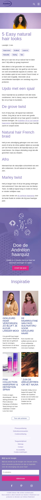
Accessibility (20, 450)
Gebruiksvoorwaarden (20, 431)
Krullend (16, 50)
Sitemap (20, 444)
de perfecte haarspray (26, 196)
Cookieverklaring (20, 434)
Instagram (30, 486)
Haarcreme (6, 50)
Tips (21, 55)
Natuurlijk (6, 55)
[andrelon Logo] (7, 3)
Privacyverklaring (20, 428)
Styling (15, 55)
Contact (20, 447)
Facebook (10, 486)
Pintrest (20, 485)
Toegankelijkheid (20, 441)
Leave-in (25, 50)
